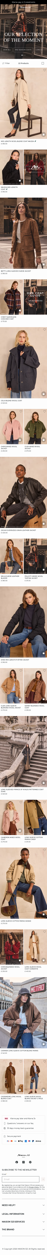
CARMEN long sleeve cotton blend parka (19, 1051)
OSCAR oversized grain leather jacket (18, 530)
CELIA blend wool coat (11, 401)
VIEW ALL (7, 50)
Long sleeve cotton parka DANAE (16, 921)
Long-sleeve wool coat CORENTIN (33, 968)
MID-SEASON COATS (23, 50)
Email (4, 1174)
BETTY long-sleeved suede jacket (16, 271)
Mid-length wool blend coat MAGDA (17, 141)
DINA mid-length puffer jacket (15, 660)
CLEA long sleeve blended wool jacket (11, 707)
